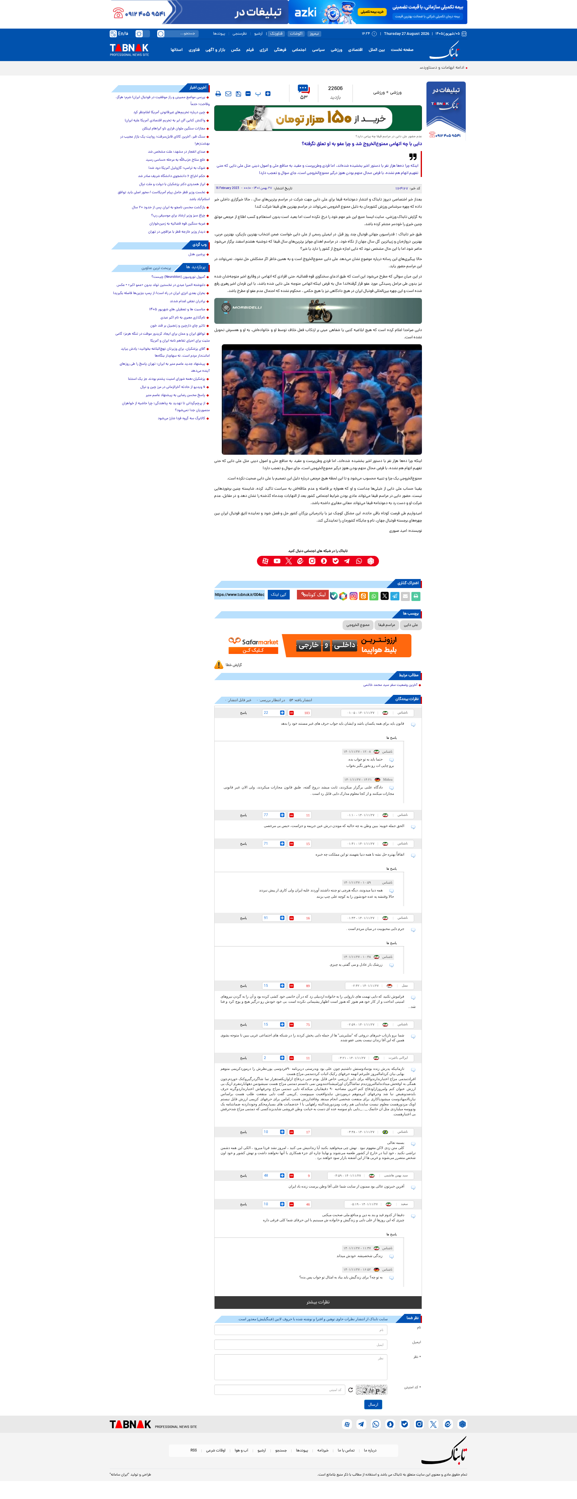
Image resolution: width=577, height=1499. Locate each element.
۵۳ (304, 98)
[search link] (160, 33)
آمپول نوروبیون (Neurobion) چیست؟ (178, 277)
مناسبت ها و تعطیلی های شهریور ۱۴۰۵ (177, 309)
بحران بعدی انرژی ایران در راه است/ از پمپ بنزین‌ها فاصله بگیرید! (159, 293)
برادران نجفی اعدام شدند (187, 301)
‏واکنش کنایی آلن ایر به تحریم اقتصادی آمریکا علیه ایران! (165, 120)
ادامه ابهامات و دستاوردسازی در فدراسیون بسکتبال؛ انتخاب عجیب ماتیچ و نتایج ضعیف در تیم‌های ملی (376, 68)
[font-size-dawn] (248, 94)
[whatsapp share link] (373, 596)
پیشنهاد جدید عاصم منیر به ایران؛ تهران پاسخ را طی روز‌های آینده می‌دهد (165, 367)
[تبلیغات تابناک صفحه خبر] (446, 112)
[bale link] (335, 561)
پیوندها (219, 34)
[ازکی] (377, 12)
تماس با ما (346, 1451)
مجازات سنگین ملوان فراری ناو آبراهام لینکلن (173, 129)
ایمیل (416, 1342)
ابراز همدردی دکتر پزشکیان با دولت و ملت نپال (172, 184)
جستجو (281, 1451)
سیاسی (318, 50)
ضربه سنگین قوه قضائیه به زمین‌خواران (177, 224)
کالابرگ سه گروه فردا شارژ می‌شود (181, 418)
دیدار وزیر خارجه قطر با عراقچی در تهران (176, 232)
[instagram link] (312, 561)
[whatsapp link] (359, 561)
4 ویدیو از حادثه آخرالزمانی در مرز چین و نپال (172, 387)
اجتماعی (299, 50)
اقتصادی (355, 50)
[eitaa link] (300, 561)
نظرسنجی (240, 34)
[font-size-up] (268, 94)
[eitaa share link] (363, 596)
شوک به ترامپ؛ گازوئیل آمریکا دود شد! (176, 168)
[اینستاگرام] (352, 595)
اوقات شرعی (215, 1451)
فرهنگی (280, 50)
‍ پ (257, 93)
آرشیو (258, 34)
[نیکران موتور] (318, 311)
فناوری (194, 50)
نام (419, 1327)
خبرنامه (322, 1451)
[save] (238, 94)
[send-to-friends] (228, 94)
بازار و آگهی (215, 50)
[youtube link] (277, 561)
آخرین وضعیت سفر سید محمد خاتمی (390, 685)
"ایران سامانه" (119, 1475)
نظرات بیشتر (318, 1302)
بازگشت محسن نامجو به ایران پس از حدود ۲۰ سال (168, 207)
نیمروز (314, 34)
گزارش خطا (234, 665)
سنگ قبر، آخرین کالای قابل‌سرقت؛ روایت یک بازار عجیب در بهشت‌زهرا (165, 140)
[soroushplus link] (324, 561)
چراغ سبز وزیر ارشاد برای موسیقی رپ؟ (178, 215)
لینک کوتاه (316, 594)
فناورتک (276, 34)
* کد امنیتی (412, 1387)
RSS (194, 1451)
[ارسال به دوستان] (405, 596)
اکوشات (296, 34)
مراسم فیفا (386, 625)
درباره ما (370, 1451)
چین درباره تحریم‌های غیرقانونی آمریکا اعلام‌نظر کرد (169, 112)
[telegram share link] (394, 596)
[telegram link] (347, 561)
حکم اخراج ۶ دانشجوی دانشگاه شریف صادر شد (171, 176)
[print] (218, 94)
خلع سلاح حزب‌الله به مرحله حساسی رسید (175, 160)
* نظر (417, 1357)
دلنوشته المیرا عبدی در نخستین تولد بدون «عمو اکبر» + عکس (161, 285)
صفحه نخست (402, 50)
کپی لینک (278, 594)
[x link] (288, 561)
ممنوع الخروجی (358, 625)
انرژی (264, 50)
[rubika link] (370, 561)
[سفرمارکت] (317, 645)
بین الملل (377, 50)
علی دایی (411, 625)
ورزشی (336, 50)
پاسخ (243, 712)
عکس (235, 50)
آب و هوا (241, 1451)
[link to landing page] (445, 50)
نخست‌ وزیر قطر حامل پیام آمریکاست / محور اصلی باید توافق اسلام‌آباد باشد (164, 196)
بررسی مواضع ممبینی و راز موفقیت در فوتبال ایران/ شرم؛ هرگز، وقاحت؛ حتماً (163, 101)
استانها (177, 50)
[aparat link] (265, 561)
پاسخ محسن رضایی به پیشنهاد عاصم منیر (175, 395)
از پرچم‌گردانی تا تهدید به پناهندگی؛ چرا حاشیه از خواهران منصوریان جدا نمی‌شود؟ (166, 407)
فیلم (250, 50)
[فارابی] (318, 118)
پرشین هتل (196, 254)
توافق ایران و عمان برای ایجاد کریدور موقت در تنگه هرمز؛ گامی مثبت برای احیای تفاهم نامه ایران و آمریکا (162, 337)
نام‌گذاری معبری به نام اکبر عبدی (182, 318)
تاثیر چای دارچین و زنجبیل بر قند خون (177, 326)
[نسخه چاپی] (415, 596)
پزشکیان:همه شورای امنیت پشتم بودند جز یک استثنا (166, 379)
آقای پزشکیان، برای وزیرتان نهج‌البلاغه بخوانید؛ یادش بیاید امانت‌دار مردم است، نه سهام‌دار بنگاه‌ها (165, 352)
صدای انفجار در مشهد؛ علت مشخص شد (176, 152)
